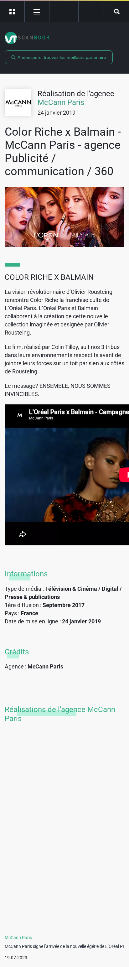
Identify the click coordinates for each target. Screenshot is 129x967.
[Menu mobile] (12, 11)
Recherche (116, 11)
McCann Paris (61, 102)
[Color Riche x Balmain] (64, 217)
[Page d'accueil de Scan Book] (64, 38)
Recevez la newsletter (91, 11)
